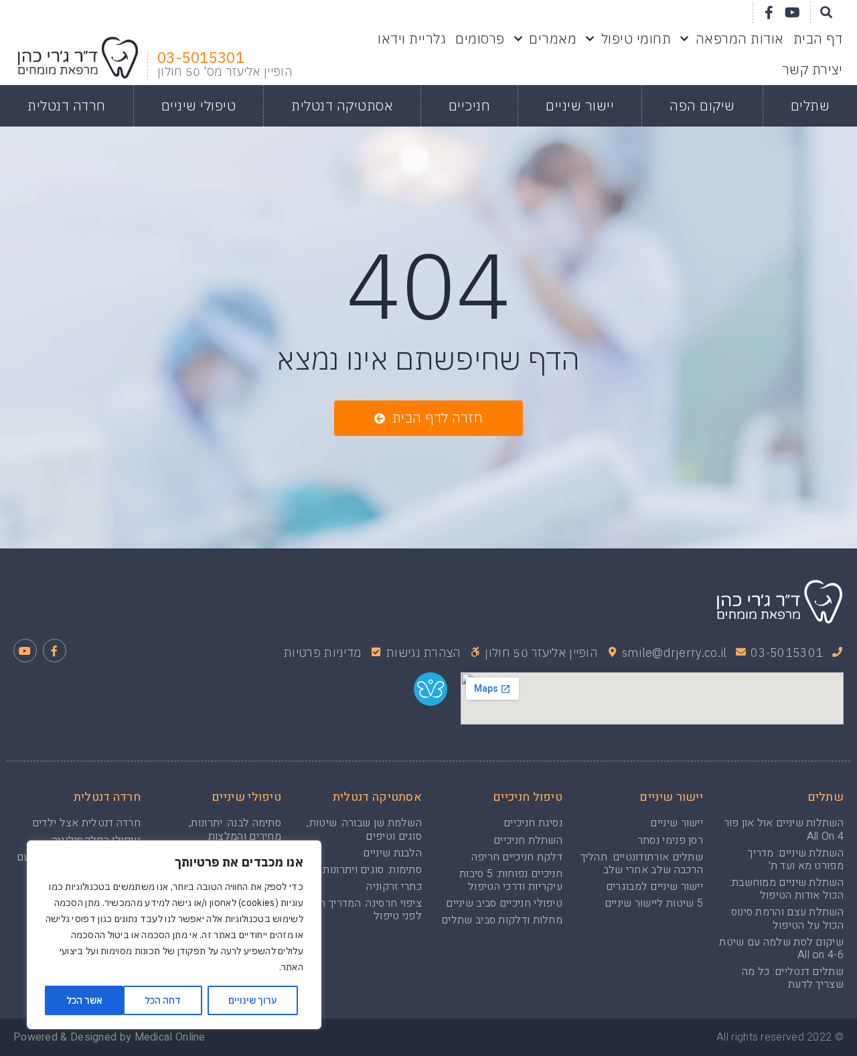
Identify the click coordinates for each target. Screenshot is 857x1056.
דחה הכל (163, 1000)
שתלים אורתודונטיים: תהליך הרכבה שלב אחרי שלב (642, 863)
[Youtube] (792, 12)
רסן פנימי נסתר (670, 840)
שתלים (810, 105)
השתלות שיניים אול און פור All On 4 (784, 829)
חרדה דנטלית (66, 105)
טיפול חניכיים (527, 797)
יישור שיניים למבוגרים (654, 887)
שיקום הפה (702, 105)
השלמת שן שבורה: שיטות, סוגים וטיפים (364, 829)
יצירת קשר (812, 69)
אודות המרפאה (740, 38)
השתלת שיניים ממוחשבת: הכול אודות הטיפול (787, 889)
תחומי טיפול (636, 38)
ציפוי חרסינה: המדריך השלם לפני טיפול (360, 909)
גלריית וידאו (412, 38)
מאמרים (552, 38)
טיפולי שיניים (198, 105)
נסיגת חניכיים (532, 823)
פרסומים (480, 38)
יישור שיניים (580, 105)
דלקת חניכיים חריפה (516, 857)
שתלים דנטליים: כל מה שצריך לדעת (793, 978)
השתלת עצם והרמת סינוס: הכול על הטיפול (786, 918)
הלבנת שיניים (392, 853)
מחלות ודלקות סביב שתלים (501, 920)
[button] (428, 418)
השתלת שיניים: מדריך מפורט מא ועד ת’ (796, 859)
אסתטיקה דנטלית (342, 105)
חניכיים (470, 105)
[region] (174, 934)
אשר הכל (84, 1000)
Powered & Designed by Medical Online (109, 1037)
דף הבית (818, 38)
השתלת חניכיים (527, 840)
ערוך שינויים (252, 1000)
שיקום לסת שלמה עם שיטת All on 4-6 (781, 948)
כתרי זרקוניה (394, 887)
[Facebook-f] (769, 12)
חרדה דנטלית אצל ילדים (86, 823)
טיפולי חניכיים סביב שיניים (504, 903)
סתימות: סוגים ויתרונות (372, 870)
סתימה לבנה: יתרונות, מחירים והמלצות (235, 829)
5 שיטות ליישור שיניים (654, 903)
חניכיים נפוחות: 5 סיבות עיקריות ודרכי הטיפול (510, 880)
